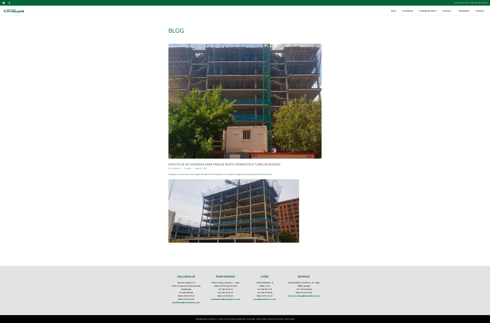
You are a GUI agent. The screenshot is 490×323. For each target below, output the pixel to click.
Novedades (187, 168)
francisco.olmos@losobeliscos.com (304, 296)
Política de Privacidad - (276, 319)
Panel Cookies (290, 319)
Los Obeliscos (176, 168)
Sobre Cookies (261, 319)
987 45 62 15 (482, 3)
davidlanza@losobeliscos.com (186, 302)
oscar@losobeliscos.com (264, 299)
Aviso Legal (251, 319)
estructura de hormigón (190, 174)
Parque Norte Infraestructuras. (259, 174)
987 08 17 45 (463, 3)
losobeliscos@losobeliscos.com (225, 299)
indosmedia (241, 319)
